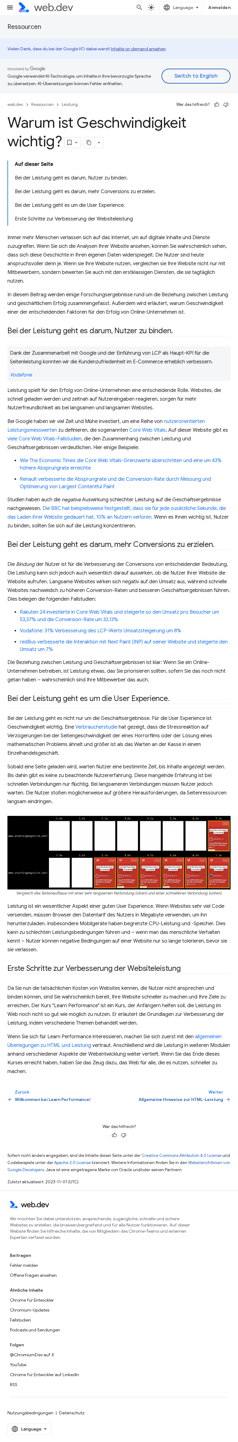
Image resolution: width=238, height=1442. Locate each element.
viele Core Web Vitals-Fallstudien (44, 439)
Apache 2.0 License (72, 1162)
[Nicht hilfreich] (226, 104)
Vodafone (21, 375)
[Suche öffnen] (139, 7)
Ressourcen (24, 27)
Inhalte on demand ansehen (138, 49)
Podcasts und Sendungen (35, 1330)
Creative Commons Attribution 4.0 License (182, 1155)
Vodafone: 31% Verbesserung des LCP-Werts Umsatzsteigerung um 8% (100, 631)
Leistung (70, 104)
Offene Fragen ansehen (33, 1275)
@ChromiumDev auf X (32, 1355)
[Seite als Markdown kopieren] (89, 142)
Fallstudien (20, 1320)
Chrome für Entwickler (32, 1300)
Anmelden (219, 7)
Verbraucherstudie (96, 727)
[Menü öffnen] (10, 7)
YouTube (18, 1364)
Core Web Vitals (147, 430)
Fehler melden (24, 1265)
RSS (13, 1384)
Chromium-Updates (29, 1310)
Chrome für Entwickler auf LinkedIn (44, 1374)
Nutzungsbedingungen (30, 1412)
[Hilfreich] (216, 104)
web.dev (15, 104)
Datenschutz (72, 1412)
